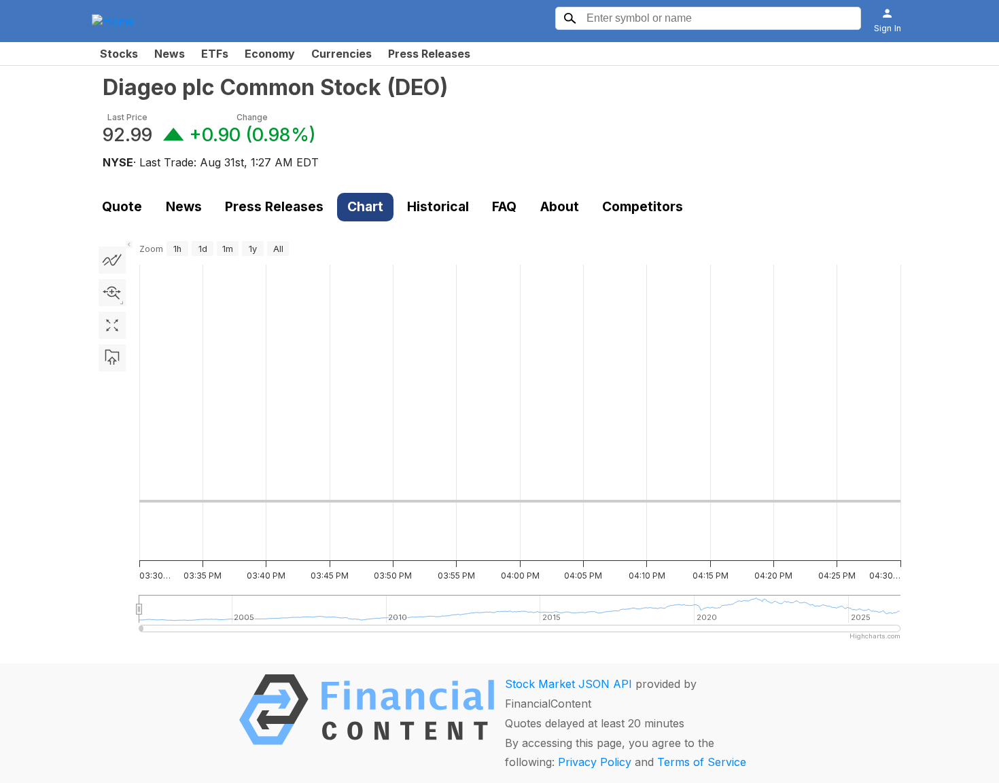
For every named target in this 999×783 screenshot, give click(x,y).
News (169, 53)
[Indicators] (112, 260)
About (559, 206)
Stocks (119, 53)
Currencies (341, 53)
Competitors (642, 206)
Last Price (127, 117)
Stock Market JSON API (568, 684)
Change (252, 117)
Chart (365, 206)
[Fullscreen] (112, 325)
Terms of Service (701, 762)
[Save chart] (112, 357)
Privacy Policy (594, 762)
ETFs (214, 53)
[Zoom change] (112, 292)
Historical (438, 206)
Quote (122, 206)
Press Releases (429, 53)
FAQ (504, 206)
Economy (270, 53)
